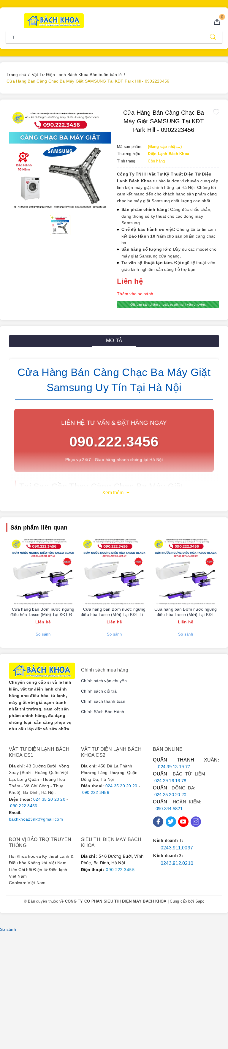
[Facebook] (158, 821)
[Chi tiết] (15, 571)
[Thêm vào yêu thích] (216, 112)
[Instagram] (196, 821)
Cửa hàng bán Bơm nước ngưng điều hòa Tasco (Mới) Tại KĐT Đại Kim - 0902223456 (42, 612)
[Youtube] (183, 821)
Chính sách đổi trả (99, 691)
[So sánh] (71, 571)
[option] (60, 159)
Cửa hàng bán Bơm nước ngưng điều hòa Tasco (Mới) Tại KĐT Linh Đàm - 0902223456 (114, 612)
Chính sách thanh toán (103, 701)
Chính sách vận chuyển (104, 680)
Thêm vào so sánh (135, 293)
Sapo (200, 901)
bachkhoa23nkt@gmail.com (36, 819)
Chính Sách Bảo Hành (102, 711)
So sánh (43, 634)
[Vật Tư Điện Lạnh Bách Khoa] (54, 20)
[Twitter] (171, 821)
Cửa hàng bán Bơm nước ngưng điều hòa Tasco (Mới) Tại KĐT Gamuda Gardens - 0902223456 (185, 612)
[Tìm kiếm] (213, 37)
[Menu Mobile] (9, 19)
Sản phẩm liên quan (39, 527)
